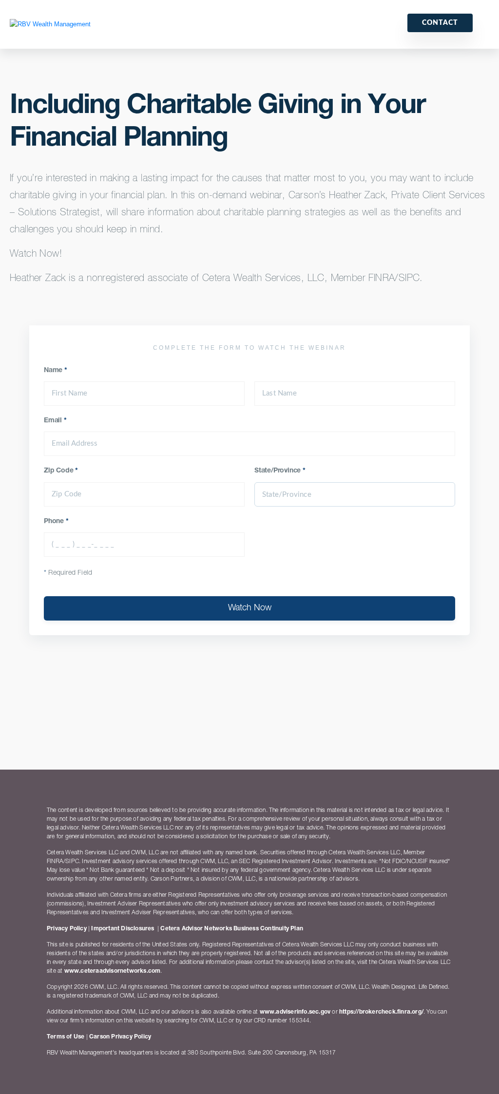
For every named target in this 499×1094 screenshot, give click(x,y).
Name (55, 370)
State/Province (280, 471)
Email (55, 420)
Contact (440, 22)
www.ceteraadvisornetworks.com (112, 971)
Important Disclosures (122, 929)
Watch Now (249, 608)
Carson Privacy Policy (120, 1037)
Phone (56, 521)
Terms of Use (65, 1037)
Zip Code (61, 471)
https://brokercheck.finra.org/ (381, 1012)
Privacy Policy (67, 929)
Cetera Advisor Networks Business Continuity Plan (231, 929)
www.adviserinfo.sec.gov (295, 1012)
